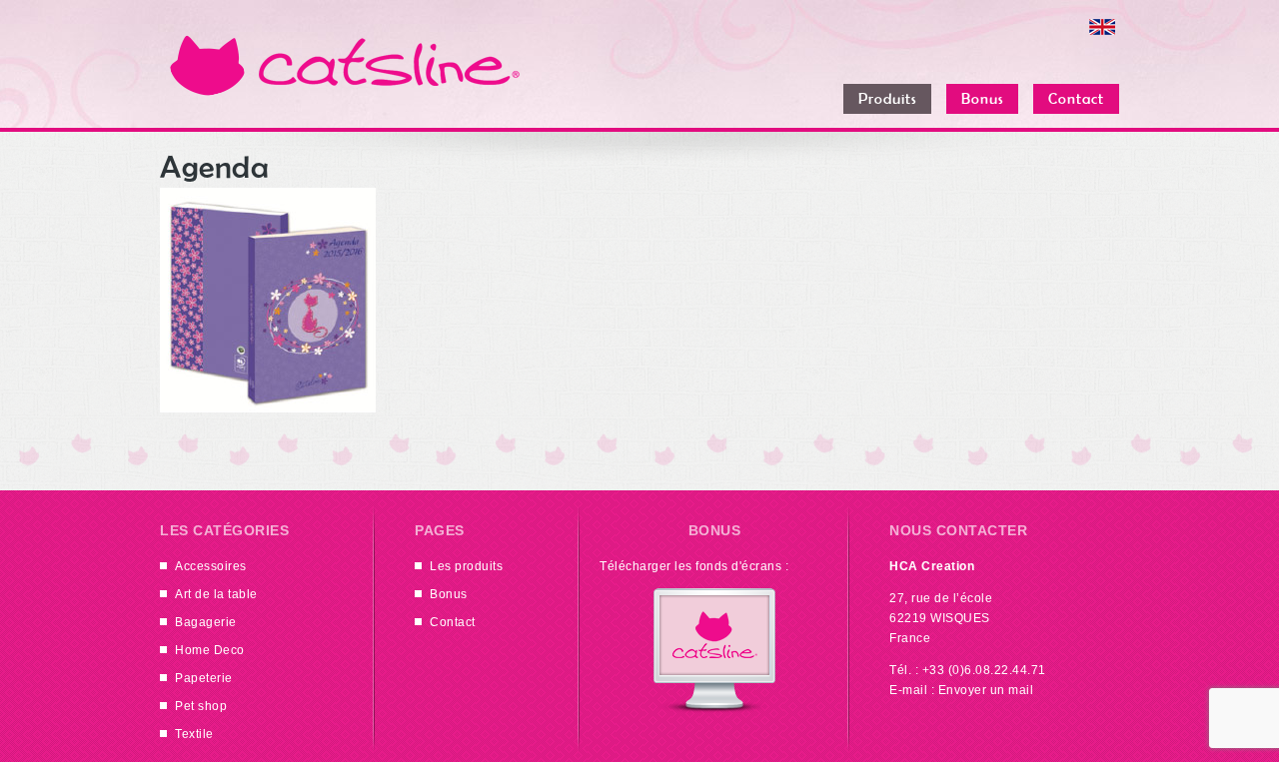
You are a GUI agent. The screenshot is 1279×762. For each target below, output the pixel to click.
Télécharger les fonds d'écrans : (694, 566)
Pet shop (201, 706)
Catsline (345, 65)
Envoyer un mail (986, 690)
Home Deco (210, 650)
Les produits (466, 566)
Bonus (449, 594)
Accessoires (211, 566)
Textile (194, 734)
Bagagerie (206, 622)
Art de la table (216, 594)
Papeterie (204, 678)
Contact (453, 622)
